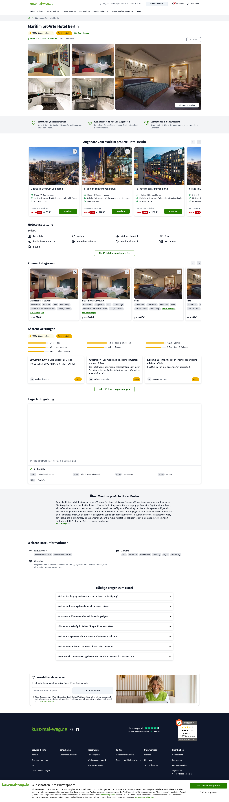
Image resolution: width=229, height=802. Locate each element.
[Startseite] (29, 18)
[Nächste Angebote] (199, 142)
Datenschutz (177, 755)
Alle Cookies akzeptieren (208, 785)
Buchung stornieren (40, 760)
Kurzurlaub (51, 11)
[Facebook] (77, 730)
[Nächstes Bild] (75, 166)
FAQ (33, 765)
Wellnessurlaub (36, 11)
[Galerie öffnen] (49, 60)
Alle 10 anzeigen (37, 313)
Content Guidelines (180, 765)
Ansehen (68, 211)
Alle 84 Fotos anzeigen (187, 105)
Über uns (148, 760)
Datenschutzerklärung (46, 701)
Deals (138, 11)
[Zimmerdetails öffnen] (75, 272)
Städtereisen (67, 11)
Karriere (147, 755)
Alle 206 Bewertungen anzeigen (114, 389)
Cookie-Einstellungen (41, 771)
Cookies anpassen (107, 795)
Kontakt (35, 755)
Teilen (195, 39)
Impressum (177, 760)
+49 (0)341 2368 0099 (109, 4)
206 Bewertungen (81, 33)
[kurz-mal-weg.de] (41, 3)
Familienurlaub (99, 11)
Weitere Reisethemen (121, 11)
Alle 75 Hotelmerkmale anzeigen (114, 253)
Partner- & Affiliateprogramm (128, 760)
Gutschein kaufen (156, 4)
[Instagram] (71, 730)
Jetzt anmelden (93, 690)
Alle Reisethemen (95, 765)
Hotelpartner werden (125, 755)
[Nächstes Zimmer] (199, 263)
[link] (54, 181)
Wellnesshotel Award (97, 760)
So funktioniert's (151, 765)
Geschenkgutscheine (68, 755)
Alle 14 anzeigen (168, 309)
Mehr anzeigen (62, 523)
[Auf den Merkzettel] (75, 151)
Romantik (83, 11)
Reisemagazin (94, 755)
